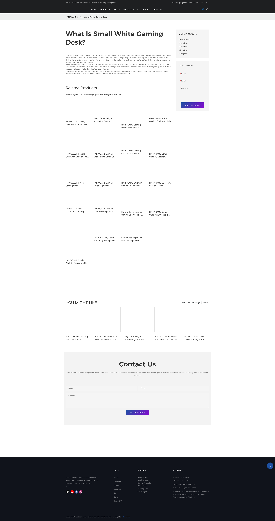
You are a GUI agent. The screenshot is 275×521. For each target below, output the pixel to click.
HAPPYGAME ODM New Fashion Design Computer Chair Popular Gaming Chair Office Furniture (160, 184)
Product (205, 303)
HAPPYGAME (71, 17)
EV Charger (196, 303)
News (116, 497)
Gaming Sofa (185, 303)
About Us (117, 489)
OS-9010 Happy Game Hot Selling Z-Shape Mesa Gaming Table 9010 (105, 239)
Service (116, 485)
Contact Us (118, 501)
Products (117, 481)
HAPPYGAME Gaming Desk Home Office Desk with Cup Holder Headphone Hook (76, 123)
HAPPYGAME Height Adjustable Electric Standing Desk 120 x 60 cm (104, 120)
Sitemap (126, 517)
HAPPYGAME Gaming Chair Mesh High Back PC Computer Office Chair (105, 210)
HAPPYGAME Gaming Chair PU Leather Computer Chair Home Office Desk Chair (159, 155)
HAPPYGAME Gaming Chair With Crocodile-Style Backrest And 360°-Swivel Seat (160, 213)
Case (115, 493)
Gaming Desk (143, 477)
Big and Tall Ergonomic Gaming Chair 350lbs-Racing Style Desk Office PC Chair (132, 213)
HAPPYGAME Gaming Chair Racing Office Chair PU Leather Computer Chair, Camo (105, 155)
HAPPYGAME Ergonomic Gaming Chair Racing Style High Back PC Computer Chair (132, 184)
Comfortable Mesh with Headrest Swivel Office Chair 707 (106, 338)
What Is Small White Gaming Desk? (93, 17)
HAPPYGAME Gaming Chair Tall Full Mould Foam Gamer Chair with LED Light (132, 152)
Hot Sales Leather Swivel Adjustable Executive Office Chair (166, 338)
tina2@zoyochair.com (183, 3)
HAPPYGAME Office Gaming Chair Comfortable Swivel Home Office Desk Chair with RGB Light (77, 184)
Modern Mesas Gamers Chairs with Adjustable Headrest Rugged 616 (194, 338)
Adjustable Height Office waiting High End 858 (136, 338)
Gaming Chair (143, 480)
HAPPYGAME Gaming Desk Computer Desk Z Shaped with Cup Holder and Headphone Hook (132, 126)
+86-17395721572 (202, 3)
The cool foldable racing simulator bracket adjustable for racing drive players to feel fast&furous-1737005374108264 (78, 338)
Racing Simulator (144, 483)
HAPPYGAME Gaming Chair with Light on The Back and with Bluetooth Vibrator (77, 155)
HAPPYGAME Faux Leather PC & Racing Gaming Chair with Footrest (75, 210)
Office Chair (142, 486)
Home (116, 477)
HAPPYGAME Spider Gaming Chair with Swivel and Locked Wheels (160, 120)
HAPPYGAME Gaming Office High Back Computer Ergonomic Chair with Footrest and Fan (104, 184)
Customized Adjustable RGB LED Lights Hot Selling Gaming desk (131, 239)
